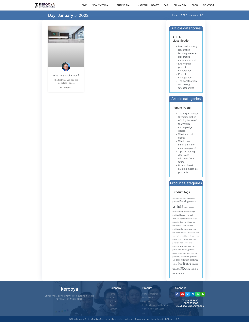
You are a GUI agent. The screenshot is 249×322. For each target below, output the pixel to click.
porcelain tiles (177, 243)
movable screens (190, 229)
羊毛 (178, 269)
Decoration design (188, 46)
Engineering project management (185, 67)
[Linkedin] (192, 294)
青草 (182, 273)
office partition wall (184, 236)
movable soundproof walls (182, 232)
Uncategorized (186, 87)
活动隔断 (195, 264)
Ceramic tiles (177, 198)
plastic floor (176, 239)
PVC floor (187, 246)
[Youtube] (182, 294)
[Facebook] (177, 294)
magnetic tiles (177, 222)
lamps (175, 218)
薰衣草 (193, 269)
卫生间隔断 (185, 260)
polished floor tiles (189, 239)
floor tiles (192, 202)
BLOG (195, 5)
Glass (177, 206)
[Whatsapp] (197, 294)
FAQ (166, 5)
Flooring (184, 201)
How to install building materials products (188, 169)
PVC (181, 246)
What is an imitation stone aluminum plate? (187, 144)
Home (175, 15)
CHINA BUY (179, 5)
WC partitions (192, 257)
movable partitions (179, 226)
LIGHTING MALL (123, 5)
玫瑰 (174, 269)
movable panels (189, 222)
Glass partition (189, 207)
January (193, 15)
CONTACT (208, 5)
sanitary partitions (188, 250)
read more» (66, 88)
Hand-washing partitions (181, 212)
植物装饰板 (184, 264)
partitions (195, 236)
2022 (184, 15)
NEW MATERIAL (100, 5)
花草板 (185, 268)
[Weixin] (202, 294)
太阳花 (192, 260)
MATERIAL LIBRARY (148, 5)
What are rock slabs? (66, 75)
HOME (83, 5)
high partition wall (186, 215)
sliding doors (177, 253)
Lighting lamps (191, 218)
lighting (183, 218)
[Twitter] (187, 294)
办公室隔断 (176, 260)
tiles (184, 253)
